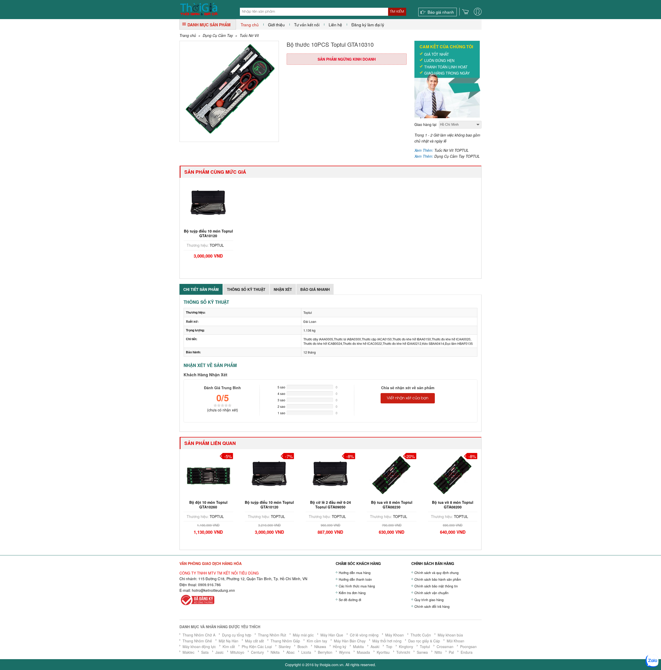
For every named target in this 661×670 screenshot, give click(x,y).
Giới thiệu (276, 24)
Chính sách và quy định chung (436, 572)
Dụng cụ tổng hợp (236, 634)
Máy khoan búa (450, 634)
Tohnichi (403, 652)
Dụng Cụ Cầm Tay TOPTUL (457, 156)
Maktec (188, 652)
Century (257, 652)
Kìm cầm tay (317, 640)
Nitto (438, 652)
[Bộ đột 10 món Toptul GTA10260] (208, 474)
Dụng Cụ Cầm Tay (218, 35)
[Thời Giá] (198, 8)
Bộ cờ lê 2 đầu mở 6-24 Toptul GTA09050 (330, 504)
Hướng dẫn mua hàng (355, 572)
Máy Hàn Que (331, 634)
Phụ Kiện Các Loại (257, 646)
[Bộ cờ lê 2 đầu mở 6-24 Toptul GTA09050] (330, 474)
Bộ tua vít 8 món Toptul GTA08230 (391, 504)
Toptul (425, 646)
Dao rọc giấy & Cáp (424, 640)
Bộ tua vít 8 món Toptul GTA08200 (452, 504)
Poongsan (468, 646)
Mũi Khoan (455, 640)
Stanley (285, 646)
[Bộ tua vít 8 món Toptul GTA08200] (452, 474)
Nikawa (320, 646)
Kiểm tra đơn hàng (352, 593)
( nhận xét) (222, 409)
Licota (306, 652)
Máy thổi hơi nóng (387, 640)
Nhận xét (283, 289)
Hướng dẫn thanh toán (355, 579)
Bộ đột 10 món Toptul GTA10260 (208, 504)
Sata (205, 652)
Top (389, 646)
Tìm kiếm (397, 11)
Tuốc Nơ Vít (249, 35)
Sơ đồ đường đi (350, 599)
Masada (363, 652)
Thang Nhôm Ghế (197, 640)
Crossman (445, 646)
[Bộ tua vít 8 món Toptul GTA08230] (391, 474)
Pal (451, 652)
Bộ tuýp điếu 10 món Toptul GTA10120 (208, 233)
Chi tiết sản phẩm (201, 289)
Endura (467, 652)
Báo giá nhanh (441, 12)
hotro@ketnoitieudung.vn (212, 590)
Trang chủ (250, 24)
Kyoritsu (383, 652)
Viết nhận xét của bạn (407, 398)
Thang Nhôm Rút (272, 634)
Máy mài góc (303, 634)
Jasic (219, 652)
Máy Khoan (394, 634)
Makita (358, 646)
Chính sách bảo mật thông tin (436, 586)
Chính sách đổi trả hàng (432, 606)
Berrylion (325, 652)
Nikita (275, 652)
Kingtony (406, 646)
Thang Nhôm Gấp (285, 640)
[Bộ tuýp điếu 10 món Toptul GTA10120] (208, 203)
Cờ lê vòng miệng (364, 634)
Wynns (344, 652)
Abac (290, 652)
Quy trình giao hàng (429, 599)
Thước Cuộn (421, 634)
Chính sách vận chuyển (431, 593)
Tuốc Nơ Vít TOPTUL (451, 150)
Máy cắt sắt (254, 640)
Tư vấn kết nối (306, 24)
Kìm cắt (229, 646)
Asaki (375, 646)
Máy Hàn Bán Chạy (350, 640)
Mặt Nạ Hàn (228, 640)
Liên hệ (335, 24)
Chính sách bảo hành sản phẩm (437, 579)
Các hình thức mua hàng (357, 586)
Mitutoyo (237, 652)
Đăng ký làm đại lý (367, 24)
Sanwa (422, 652)
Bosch (302, 646)
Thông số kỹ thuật (246, 289)
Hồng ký (339, 646)
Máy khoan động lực (199, 646)
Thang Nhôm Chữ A (199, 634)
